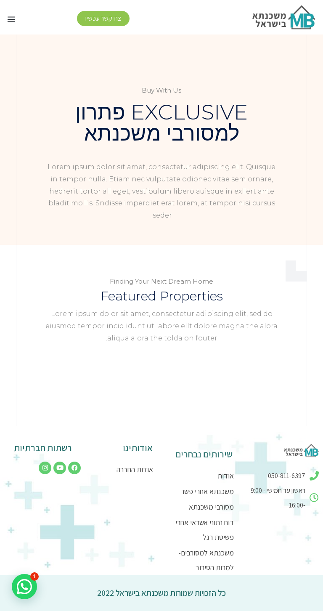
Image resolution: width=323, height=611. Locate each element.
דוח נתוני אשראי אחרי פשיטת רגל (204, 530)
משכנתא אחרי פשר (207, 491)
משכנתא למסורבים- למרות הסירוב (206, 560)
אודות (225, 476)
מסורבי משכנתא (211, 507)
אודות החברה (134, 469)
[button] (11, 20)
